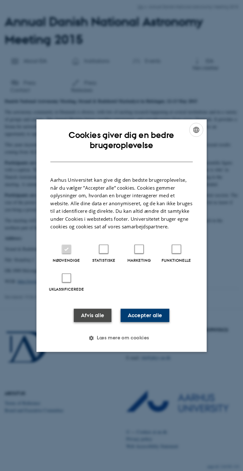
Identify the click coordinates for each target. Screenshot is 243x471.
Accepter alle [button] (145, 315)
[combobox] (196, 130)
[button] (121, 338)
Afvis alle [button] (92, 315)
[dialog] (121, 235)
